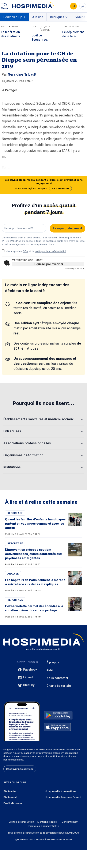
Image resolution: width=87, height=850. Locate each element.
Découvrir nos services (20, 768)
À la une (37, 17)
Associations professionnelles (27, 443)
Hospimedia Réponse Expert (63, 797)
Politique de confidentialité (44, 826)
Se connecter (60, 188)
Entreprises (12, 431)
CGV (25, 251)
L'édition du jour (14, 17)
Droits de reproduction (21, 821)
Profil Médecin (12, 803)
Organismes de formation (23, 455)
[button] (43, 185)
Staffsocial (9, 797)
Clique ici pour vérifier (48, 264)
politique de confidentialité (50, 251)
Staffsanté (9, 791)
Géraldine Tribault (22, 74)
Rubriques (57, 17)
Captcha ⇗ (74, 268)
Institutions (12, 467)
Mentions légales (47, 821)
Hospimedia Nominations (60, 791)
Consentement (70, 821)
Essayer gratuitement (67, 228)
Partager (11, 90)
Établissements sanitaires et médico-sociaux (38, 419)
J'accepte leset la (36, 251)
